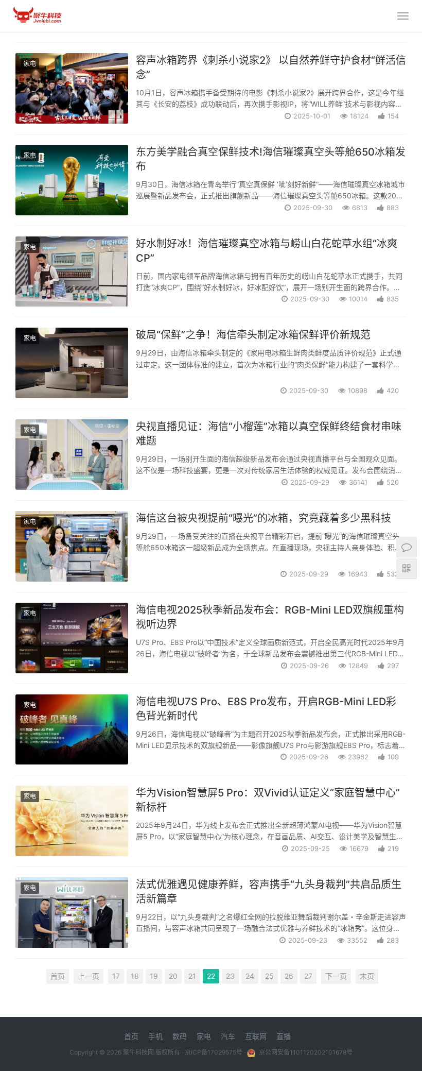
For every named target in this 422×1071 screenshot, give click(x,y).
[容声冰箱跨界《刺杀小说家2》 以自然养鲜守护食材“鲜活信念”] (71, 88)
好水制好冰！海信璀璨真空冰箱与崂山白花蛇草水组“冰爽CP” (266, 250)
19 (154, 976)
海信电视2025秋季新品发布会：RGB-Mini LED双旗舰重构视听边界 (270, 617)
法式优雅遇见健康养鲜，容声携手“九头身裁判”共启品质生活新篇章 (268, 891)
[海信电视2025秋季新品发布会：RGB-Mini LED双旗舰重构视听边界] (71, 638)
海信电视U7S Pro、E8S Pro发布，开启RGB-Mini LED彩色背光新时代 (266, 708)
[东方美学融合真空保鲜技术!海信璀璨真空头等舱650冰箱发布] (71, 180)
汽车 (228, 1036)
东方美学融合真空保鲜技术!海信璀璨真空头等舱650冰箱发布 (271, 159)
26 (289, 976)
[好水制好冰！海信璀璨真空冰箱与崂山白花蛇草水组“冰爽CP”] (71, 271)
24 (249, 976)
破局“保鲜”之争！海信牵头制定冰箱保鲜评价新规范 (253, 335)
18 (135, 976)
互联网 (256, 1036)
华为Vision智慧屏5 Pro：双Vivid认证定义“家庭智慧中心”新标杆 (268, 800)
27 (308, 976)
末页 (367, 976)
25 (269, 976)
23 (230, 976)
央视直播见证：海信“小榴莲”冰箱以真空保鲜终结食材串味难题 (268, 433)
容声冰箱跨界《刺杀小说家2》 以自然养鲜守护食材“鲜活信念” (271, 67)
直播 (283, 1036)
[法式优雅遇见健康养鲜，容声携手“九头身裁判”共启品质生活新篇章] (71, 912)
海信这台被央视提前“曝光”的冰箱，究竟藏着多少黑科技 (263, 518)
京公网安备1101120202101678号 (305, 1052)
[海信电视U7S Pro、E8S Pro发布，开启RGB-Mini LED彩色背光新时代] (71, 729)
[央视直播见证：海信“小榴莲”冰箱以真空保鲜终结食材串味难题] (71, 454)
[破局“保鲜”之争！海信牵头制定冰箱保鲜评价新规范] (71, 363)
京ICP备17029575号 (213, 1052)
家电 (30, 63)
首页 (57, 976)
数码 (179, 1036)
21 (192, 976)
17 (116, 976)
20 (173, 976)
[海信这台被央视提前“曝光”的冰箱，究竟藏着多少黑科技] (71, 546)
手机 (155, 1036)
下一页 (336, 976)
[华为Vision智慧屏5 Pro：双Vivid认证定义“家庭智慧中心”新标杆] (71, 821)
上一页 (88, 976)
